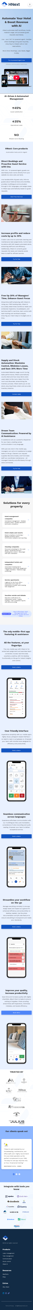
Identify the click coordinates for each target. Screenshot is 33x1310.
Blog (4, 1277)
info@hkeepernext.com (21, 1305)
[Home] (11, 4)
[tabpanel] (16, 1154)
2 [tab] (16, 1174)
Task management (8, 1256)
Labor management (8, 1253)
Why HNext (6, 1287)
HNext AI (5, 1264)
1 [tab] (14, 1174)
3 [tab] (19, 1174)
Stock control (7, 1261)
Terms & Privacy (10, 1305)
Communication (7, 1258)
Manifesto (6, 1274)
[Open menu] (30, 4)
